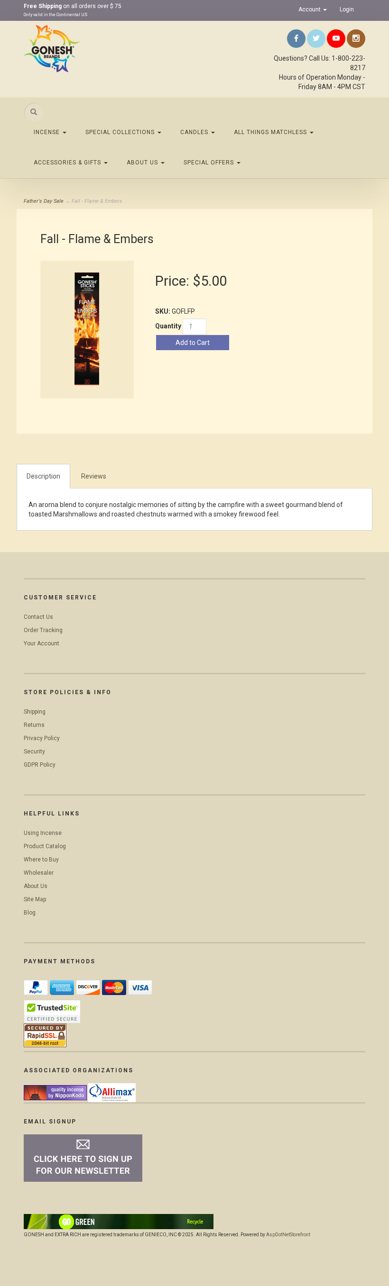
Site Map (35, 899)
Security (34, 751)
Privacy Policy (42, 738)
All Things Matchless (271, 132)
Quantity (168, 326)
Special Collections (121, 132)
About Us (143, 162)
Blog (30, 912)
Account (310, 9)
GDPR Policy (40, 764)
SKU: (163, 311)
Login (347, 9)
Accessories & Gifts (68, 162)
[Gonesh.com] (76, 48)
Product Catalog (45, 846)
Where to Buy (41, 859)
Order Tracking (43, 630)
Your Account (41, 643)
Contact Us (38, 617)
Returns (34, 725)
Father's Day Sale (44, 201)
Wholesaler (39, 872)
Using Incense (43, 833)
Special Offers (210, 162)
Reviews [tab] (93, 476)
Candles (195, 132)
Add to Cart (193, 342)
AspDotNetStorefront (288, 1234)
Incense (48, 132)
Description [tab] (43, 476)
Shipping (35, 711)
